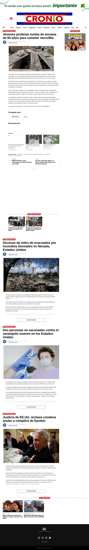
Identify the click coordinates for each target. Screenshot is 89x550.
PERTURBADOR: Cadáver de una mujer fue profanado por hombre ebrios (33, 146)
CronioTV (60, 27)
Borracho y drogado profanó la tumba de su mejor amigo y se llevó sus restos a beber (16, 146)
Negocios (40, 27)
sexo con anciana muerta (15, 155)
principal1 (47, 154)
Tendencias (66, 27)
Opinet (72, 27)
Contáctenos (44, 541)
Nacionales (18, 27)
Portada (12, 27)
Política (25, 27)
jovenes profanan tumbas (30, 154)
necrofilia (41, 154)
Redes (77, 27)
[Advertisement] (34, 190)
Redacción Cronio (13, 42)
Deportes (53, 27)
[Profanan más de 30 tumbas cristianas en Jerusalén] (51, 139)
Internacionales (32, 27)
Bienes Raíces (46, 27)
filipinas (20, 154)
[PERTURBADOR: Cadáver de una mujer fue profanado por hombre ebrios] (34, 139)
